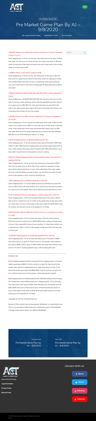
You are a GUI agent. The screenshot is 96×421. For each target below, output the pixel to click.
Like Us (80, 374)
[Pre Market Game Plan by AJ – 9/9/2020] (28, 343)
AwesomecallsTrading (32, 35)
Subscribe (81, 399)
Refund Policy (6, 392)
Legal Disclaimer (7, 384)
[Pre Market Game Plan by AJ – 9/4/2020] (68, 343)
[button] (85, 7)
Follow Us (81, 391)
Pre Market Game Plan (48, 19)
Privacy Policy (6, 388)
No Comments (67, 35)
